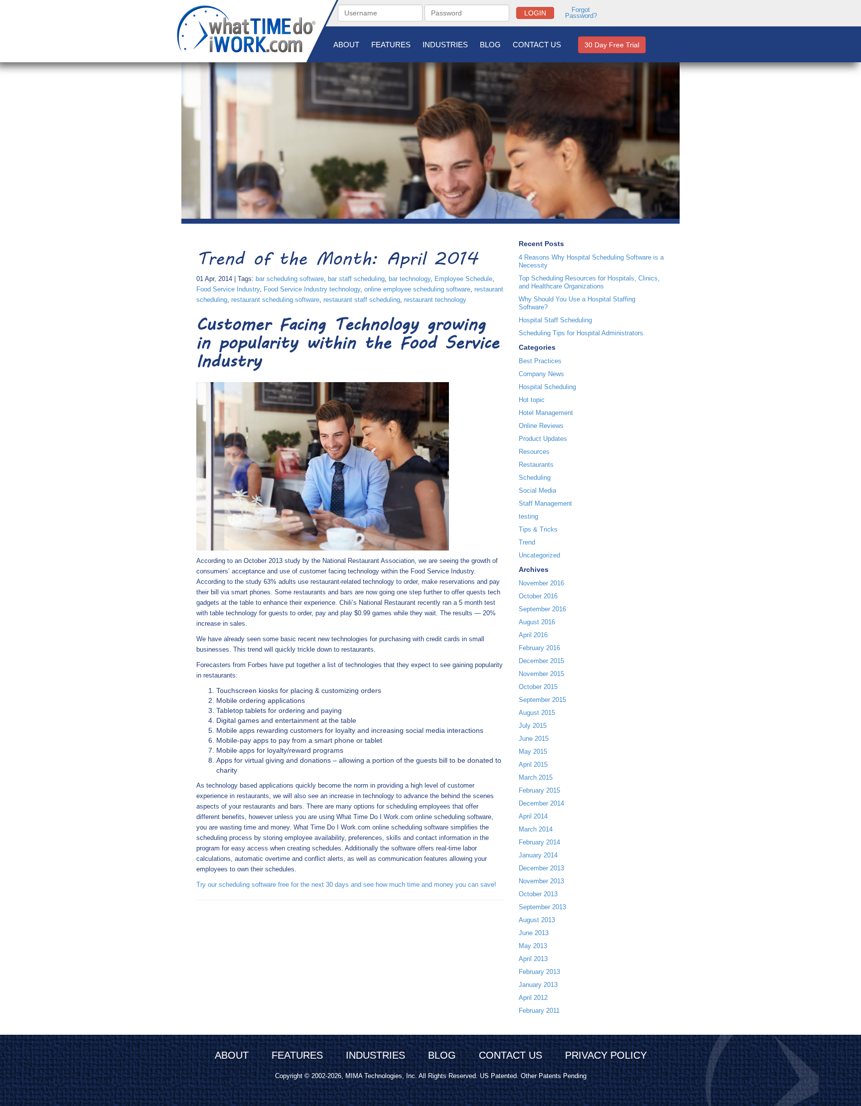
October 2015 (538, 687)
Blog (490, 44)
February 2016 (539, 648)
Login (535, 13)
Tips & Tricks (538, 529)
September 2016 (542, 609)
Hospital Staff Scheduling (555, 320)
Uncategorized (539, 555)
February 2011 (539, 1010)
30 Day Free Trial (611, 45)
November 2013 (541, 881)
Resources (534, 451)
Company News (541, 374)
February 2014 (539, 842)
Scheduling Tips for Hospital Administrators (581, 333)
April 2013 (533, 959)
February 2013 (539, 971)
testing (528, 516)
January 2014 (538, 855)
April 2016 (533, 635)
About (346, 44)
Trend (527, 542)
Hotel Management (546, 412)
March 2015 (536, 777)
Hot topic (532, 400)
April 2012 (533, 997)
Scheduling (535, 477)
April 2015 (533, 764)
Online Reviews (541, 425)
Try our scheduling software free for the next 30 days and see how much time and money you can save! (346, 884)
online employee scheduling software (417, 289)
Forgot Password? (581, 13)
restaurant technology (435, 299)
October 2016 (538, 596)
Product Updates (543, 438)
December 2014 (541, 803)
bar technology (409, 278)
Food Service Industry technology (312, 289)
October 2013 (538, 894)
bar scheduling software (290, 278)
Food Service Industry (228, 289)
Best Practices (540, 361)
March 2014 (536, 829)
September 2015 (542, 699)
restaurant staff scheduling (361, 299)
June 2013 (534, 933)
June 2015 (534, 738)
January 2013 (538, 984)
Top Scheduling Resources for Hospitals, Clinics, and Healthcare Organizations (589, 282)
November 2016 (541, 583)
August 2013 (537, 920)
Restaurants (536, 464)
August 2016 (537, 622)
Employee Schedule (463, 278)
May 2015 (533, 751)
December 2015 (541, 661)
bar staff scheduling (356, 278)
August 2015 (537, 712)
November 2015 (541, 674)
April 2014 (533, 816)
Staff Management (545, 503)
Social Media (537, 490)
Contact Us (537, 44)
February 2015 (539, 790)
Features (391, 44)
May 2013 (533, 946)
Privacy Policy (606, 1055)
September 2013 (542, 907)
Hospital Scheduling (547, 387)
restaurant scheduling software (275, 299)
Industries (445, 44)
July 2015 (533, 725)
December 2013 (541, 868)
